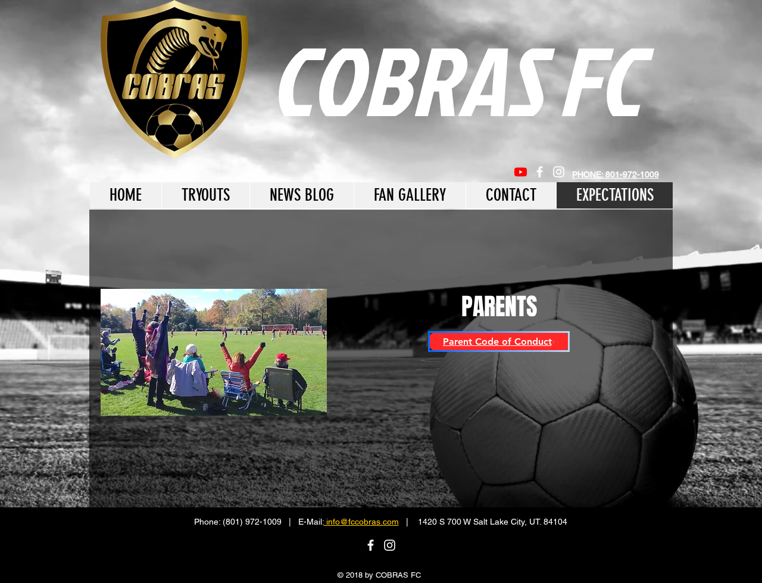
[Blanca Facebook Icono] (539, 171)
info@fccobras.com (361, 521)
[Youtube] (520, 171)
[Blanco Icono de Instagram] (558, 171)
